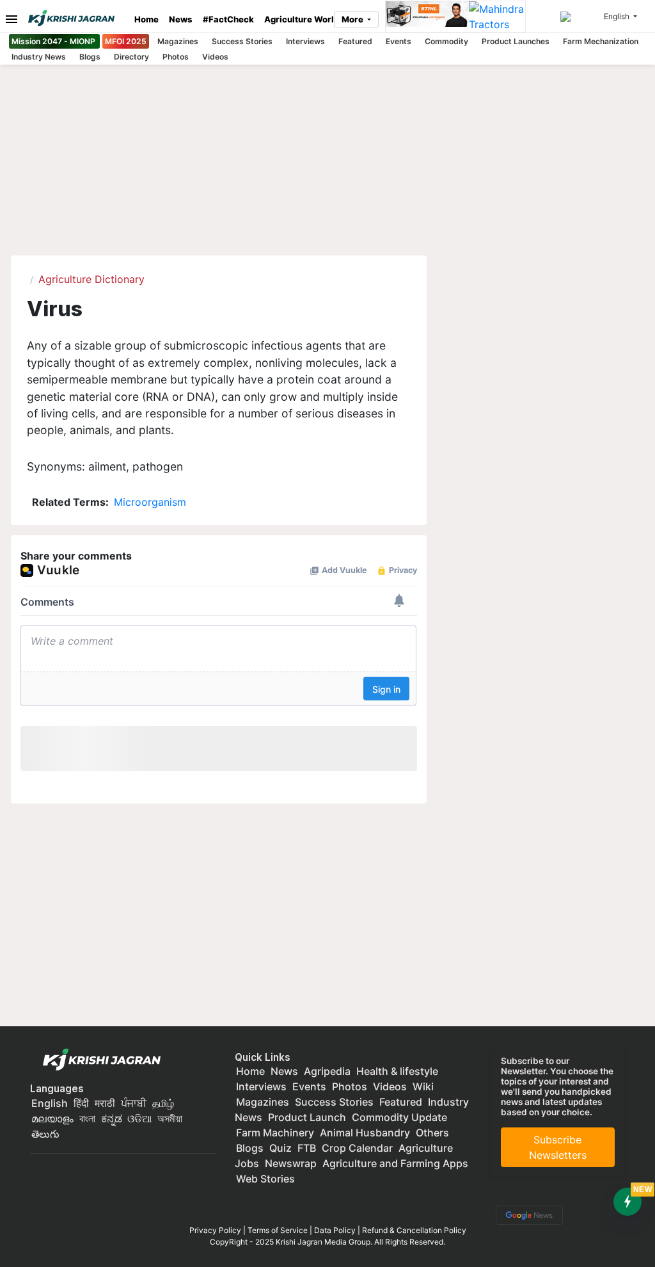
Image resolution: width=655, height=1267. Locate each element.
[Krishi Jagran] (76, 18)
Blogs (89, 56)
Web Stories (265, 1178)
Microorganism (150, 502)
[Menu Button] (8, 19)
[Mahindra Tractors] (497, 16)
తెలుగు (45, 1133)
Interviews (305, 41)
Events (398, 41)
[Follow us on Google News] (527, 1213)
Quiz (280, 1148)
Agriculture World (301, 19)
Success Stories (242, 41)
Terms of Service (278, 1230)
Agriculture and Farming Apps (395, 1163)
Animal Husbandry (365, 1132)
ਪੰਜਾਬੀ (133, 1103)
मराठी (105, 1103)
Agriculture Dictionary (91, 279)
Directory (131, 56)
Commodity (446, 41)
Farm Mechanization (600, 41)
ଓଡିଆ (139, 1118)
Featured (355, 41)
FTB (306, 1148)
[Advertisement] (327, 921)
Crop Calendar (357, 1148)
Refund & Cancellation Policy (414, 1230)
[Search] (580, 16)
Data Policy (335, 1230)
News (181, 19)
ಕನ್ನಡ (113, 1118)
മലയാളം (52, 1118)
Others (432, 1132)
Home (146, 19)
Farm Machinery (275, 1132)
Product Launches (515, 41)
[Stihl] (427, 16)
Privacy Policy (215, 1230)
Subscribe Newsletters (558, 1147)
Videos (215, 56)
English (49, 1103)
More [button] (353, 19)
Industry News (39, 56)
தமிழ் (163, 1103)
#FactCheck (228, 19)
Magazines (177, 41)
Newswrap (291, 1163)
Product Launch (307, 1117)
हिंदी (81, 1103)
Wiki (423, 1086)
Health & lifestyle (397, 1071)
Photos (175, 56)
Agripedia (327, 1071)
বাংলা (87, 1118)
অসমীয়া (169, 1118)
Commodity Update (399, 1117)
